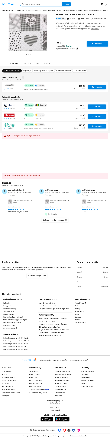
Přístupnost (6, 396)
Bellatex (105, 267)
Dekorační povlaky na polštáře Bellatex (73, 11)
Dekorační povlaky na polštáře (51, 11)
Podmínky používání (8, 377)
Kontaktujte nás (55, 403)
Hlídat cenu (85, 18)
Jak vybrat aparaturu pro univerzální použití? (54, 309)
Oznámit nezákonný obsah (11, 393)
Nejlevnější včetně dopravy (43, 71)
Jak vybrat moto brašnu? (47, 303)
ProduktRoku (85, 377)
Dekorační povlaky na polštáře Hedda (15, 344)
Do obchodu (97, 87)
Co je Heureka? (7, 371)
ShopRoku (84, 374)
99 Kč (82, 115)
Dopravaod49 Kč (79, 108)
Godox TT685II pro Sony (47, 321)
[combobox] (41, 4)
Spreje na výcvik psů (10, 328)
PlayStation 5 (79, 312)
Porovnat (73, 18)
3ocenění (43, 105)
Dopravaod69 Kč (79, 128)
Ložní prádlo (37, 11)
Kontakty (5, 374)
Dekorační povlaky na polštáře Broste (15, 349)
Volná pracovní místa (9, 380)
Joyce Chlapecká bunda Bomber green (52, 333)
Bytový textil (9, 11)
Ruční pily (6, 303)
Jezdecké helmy (8, 312)
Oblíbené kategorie (11, 299)
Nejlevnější (27, 71)
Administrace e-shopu (62, 371)
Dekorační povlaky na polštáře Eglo (15, 347)
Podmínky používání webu (78, 436)
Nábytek (78, 320)
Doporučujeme (81, 299)
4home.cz (11, 195)
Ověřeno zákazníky (87, 371)
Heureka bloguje (7, 386)
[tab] (13, 63)
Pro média (5, 383)
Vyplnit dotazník (55, 410)
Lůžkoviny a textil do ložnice (23, 11)
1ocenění (40, 86)
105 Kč (82, 86)
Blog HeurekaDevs (8, 390)
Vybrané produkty (46, 315)
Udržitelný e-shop (87, 386)
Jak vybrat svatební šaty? (47, 306)
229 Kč (82, 125)
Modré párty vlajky (9, 325)
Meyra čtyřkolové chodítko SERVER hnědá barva (55, 330)
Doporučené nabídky (13, 71)
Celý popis (95, 28)
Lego (77, 314)
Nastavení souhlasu (35, 383)
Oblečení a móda (80, 323)
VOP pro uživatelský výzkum (38, 393)
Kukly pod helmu (8, 306)
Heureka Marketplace (62, 380)
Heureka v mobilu (34, 374)
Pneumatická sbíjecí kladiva (12, 323)
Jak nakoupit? (33, 371)
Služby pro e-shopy (61, 377)
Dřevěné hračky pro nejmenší (13, 317)
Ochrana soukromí (35, 386)
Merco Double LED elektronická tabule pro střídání (55, 319)
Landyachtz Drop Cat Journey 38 (50, 335)
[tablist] (41, 63)
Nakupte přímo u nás (35, 380)
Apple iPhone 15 (80, 303)
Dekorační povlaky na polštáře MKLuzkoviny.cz (18, 341)
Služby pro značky (61, 383)
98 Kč (82, 105)
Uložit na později (100, 18)
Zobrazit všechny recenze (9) (55, 220)
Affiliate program (60, 390)
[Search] (4, 63)
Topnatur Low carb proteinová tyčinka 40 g (53, 324)
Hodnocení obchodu (63, 71)
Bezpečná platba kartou (37, 390)
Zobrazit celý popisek (37, 275)
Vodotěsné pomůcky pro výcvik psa (15, 320)
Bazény (77, 309)
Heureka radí (33, 377)
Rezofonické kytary (9, 309)
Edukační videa (60, 393)
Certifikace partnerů (88, 380)
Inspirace (84, 383)
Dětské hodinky (8, 314)
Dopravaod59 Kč (79, 89)
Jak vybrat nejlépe (46, 299)
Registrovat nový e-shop (63, 374)
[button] (13, 63)
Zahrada (78, 317)
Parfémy (78, 306)
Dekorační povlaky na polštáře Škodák (15, 338)
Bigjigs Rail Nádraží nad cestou (49, 327)
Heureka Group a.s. (45, 436)
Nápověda (58, 396)
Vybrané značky (9, 334)
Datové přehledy (60, 386)
